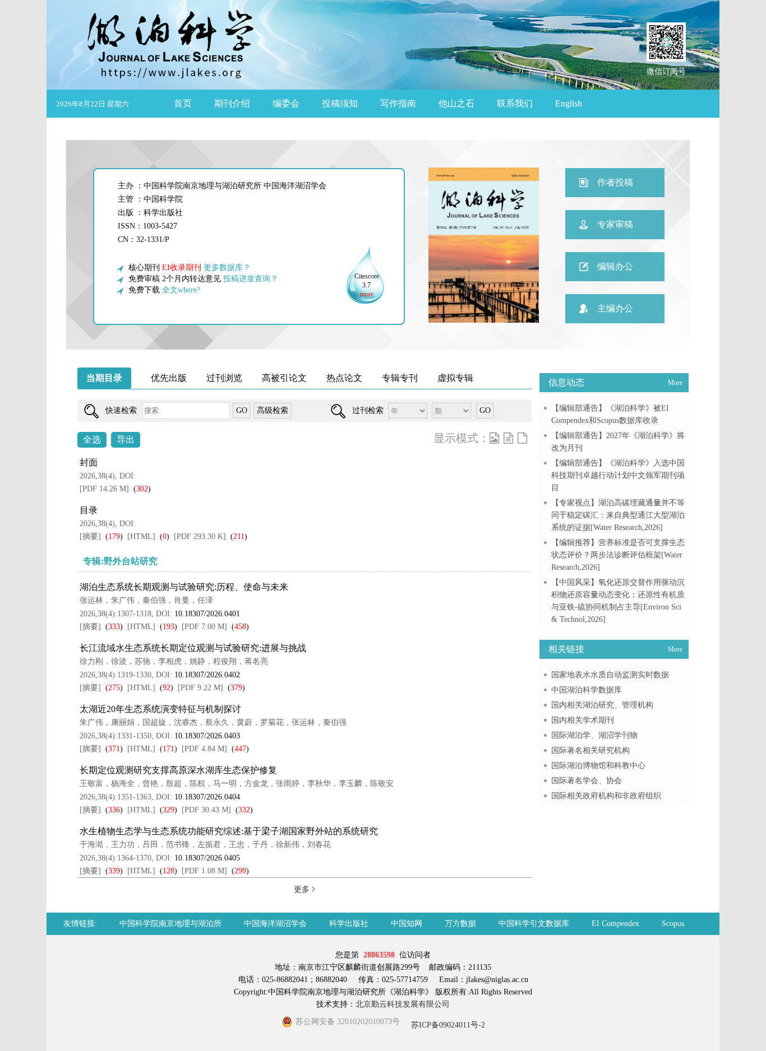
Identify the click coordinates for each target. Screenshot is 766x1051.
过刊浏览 (224, 378)
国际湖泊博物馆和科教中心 (598, 765)
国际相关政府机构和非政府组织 (606, 796)
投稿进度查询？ (250, 279)
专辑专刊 (400, 378)
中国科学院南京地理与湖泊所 (170, 923)
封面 (89, 462)
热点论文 (344, 378)
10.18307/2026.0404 (207, 797)
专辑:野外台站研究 (120, 561)
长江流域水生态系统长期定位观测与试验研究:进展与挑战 (193, 648)
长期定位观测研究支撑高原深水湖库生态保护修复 (178, 770)
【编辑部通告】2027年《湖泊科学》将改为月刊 (618, 441)
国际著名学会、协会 (586, 780)
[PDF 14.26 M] (104, 489)
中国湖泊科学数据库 (586, 690)
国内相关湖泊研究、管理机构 (602, 705)
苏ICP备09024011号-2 (447, 1025)
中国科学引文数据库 (534, 923)
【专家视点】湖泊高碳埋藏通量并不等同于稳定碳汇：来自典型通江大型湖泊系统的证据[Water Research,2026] (618, 515)
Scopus (673, 923)
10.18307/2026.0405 (207, 858)
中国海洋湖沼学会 (275, 923)
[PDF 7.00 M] (204, 626)
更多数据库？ (227, 267)
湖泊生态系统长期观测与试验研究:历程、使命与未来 (184, 587)
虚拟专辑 (455, 378)
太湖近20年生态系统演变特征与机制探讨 (160, 709)
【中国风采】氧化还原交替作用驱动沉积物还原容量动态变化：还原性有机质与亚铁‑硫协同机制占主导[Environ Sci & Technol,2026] (618, 601)
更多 (303, 889)
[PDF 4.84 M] (204, 749)
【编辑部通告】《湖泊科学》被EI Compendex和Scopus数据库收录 (610, 414)
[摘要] (90, 536)
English (568, 103)
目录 (89, 510)
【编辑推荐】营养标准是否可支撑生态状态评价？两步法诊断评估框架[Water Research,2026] (618, 554)
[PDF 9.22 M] (200, 687)
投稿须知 (340, 103)
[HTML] (141, 536)
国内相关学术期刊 (582, 720)
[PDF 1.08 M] (204, 871)
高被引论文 (284, 378)
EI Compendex (615, 923)
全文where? (181, 290)
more (366, 294)
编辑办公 (615, 266)
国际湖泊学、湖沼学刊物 (594, 735)
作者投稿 (615, 182)
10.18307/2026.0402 (207, 675)
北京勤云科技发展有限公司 (403, 1004)
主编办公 (615, 308)
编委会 (286, 103)
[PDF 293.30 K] (200, 536)
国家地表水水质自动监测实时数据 (610, 675)
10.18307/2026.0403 (207, 736)
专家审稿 (615, 224)
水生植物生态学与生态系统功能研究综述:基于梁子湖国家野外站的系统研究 (229, 831)
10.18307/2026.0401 (207, 614)
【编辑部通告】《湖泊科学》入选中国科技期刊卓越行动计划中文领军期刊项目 (618, 475)
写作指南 (398, 103)
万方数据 (460, 923)
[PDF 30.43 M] (206, 810)
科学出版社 (348, 923)
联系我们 (515, 103)
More (675, 383)
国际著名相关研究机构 (590, 750)
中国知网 (406, 923)
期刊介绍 (232, 103)
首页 (183, 103)
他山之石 (456, 103)
